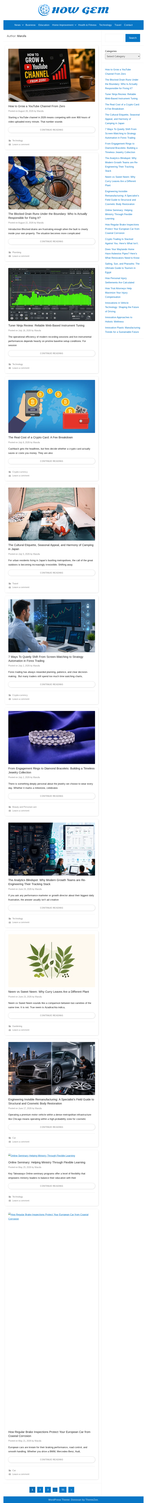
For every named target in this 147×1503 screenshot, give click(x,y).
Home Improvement (62, 25)
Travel (118, 25)
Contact (128, 25)
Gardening (17, 1026)
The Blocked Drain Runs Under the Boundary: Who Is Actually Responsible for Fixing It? (121, 84)
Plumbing (16, 252)
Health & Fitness (87, 25)
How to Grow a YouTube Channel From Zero (36, 106)
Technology (105, 25)
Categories (111, 51)
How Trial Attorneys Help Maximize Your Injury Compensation (118, 292)
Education (44, 25)
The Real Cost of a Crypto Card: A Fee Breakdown (40, 437)
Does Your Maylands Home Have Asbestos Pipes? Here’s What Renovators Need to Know (122, 253)
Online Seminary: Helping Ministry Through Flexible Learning (46, 1162)
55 (63, 1489)
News (17, 25)
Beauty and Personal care (24, 807)
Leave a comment (20, 144)
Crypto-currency (20, 472)
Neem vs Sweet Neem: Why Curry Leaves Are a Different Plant (48, 991)
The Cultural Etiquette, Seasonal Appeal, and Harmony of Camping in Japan (122, 119)
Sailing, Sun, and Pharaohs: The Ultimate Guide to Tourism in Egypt (122, 268)
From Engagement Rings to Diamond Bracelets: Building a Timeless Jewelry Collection (121, 148)
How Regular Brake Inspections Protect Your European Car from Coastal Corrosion (122, 229)
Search (133, 38)
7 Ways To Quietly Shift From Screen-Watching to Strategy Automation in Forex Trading (121, 133)
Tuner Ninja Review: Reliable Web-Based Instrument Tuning (46, 325)
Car (14, 1138)
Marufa (40, 111)
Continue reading (51, 130)
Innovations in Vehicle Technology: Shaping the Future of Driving (122, 307)
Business (31, 25)
